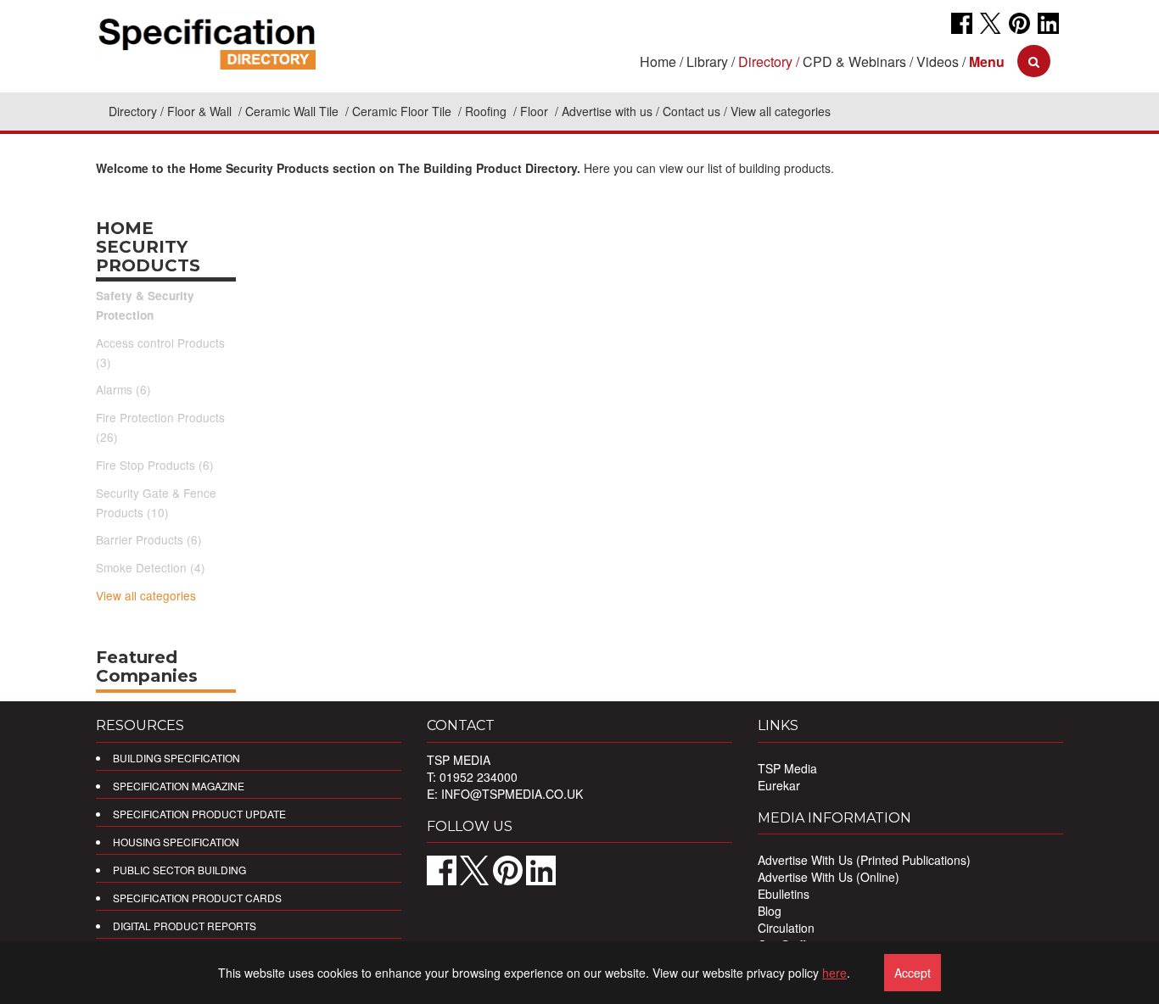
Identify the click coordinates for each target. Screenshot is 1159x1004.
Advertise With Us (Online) (828, 876)
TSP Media (787, 768)
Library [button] (707, 61)
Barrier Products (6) (149, 539)
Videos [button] (937, 61)
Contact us (691, 111)
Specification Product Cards (197, 897)
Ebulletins (783, 893)
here (834, 972)
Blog (769, 910)
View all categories (146, 595)
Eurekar (779, 785)
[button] (987, 61)
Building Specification (176, 757)
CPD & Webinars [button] (854, 61)
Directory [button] (765, 61)
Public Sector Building (179, 869)
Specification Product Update (199, 813)
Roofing (487, 111)
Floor (536, 111)
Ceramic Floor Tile (403, 111)
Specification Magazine (178, 785)
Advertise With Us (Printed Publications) (864, 859)
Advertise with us (607, 111)
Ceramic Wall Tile (293, 111)
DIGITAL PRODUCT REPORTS (184, 925)
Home (658, 61)
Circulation (786, 927)
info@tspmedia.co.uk (512, 793)
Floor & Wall (201, 111)
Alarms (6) (123, 389)
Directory (133, 111)
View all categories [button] (781, 111)
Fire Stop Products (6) (155, 464)
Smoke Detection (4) (150, 567)
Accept (912, 972)
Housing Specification (176, 841)
